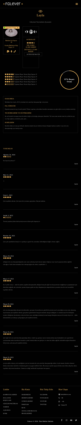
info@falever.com (66, 394)
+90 (62, 398)
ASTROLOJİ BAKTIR (33, 54)
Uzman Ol (64, 405)
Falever (29, 421)
